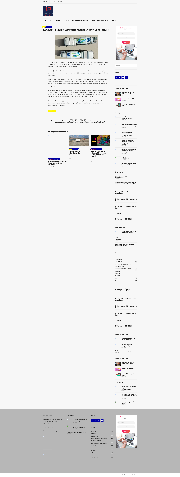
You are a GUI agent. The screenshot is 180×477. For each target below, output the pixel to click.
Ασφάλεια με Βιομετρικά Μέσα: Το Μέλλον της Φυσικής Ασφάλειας (129, 151)
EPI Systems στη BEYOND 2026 (124, 219)
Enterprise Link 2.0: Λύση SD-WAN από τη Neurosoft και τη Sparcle (124, 245)
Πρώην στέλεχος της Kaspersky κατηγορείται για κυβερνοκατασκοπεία (129, 388)
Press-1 (44, 474)
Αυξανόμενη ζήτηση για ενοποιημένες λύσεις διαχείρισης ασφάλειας (127, 134)
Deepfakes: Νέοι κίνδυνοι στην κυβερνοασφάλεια (122, 176)
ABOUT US (114, 20)
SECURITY (66, 20)
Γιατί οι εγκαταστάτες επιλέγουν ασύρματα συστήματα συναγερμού (129, 125)
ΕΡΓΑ (51, 20)
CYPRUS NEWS (118, 261)
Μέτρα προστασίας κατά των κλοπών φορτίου (128, 157)
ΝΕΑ (46, 20)
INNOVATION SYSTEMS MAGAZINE (100, 20)
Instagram (123, 77)
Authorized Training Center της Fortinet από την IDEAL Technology (57, 163)
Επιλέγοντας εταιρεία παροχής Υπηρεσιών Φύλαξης (129, 164)
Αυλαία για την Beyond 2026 (128, 99)
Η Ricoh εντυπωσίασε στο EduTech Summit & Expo (128, 93)
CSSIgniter (123, 474)
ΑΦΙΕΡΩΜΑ (117, 276)
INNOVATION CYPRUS (120, 266)
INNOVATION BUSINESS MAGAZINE (80, 20)
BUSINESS (58, 20)
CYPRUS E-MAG (118, 259)
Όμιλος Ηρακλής (52, 110)
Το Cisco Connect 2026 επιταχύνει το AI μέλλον (126, 200)
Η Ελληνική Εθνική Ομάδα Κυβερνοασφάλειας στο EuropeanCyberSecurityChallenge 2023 (125, 183)
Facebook (119, 77)
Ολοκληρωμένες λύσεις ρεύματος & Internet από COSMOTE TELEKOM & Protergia (98, 154)
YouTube (126, 77)
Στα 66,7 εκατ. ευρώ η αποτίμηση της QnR (126, 207)
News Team (46, 32)
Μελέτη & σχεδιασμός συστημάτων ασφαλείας (127, 117)
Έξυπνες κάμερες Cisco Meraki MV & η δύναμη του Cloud (129, 232)
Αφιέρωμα (117, 273)
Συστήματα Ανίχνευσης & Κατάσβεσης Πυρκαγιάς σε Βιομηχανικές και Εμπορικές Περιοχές (128, 142)
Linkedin (116, 77)
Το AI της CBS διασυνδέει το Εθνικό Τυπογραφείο (125, 192)
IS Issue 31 (118, 213)
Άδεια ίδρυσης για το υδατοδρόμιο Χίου (75, 152)
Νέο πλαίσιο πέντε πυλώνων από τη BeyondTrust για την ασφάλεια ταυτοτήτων (129, 396)
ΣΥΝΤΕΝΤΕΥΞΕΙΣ (119, 283)
